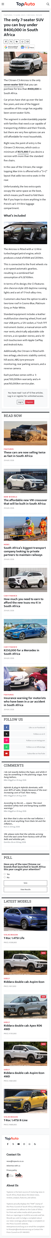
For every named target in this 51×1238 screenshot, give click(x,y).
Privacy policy (12, 1170)
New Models (10, 496)
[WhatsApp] (29, 1144)
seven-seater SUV (14, 84)
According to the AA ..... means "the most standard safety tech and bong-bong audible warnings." (25, 805)
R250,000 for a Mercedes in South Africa (21, 652)
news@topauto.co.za (15, 1161)
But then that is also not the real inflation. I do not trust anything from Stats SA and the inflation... (24, 821)
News (7, 544)
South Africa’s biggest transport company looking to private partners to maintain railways (25, 551)
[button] (48, 4)
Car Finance (10, 595)
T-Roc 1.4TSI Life (14, 938)
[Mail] (28, 42)
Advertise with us (13, 1165)
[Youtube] (18, 1144)
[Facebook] (7, 1144)
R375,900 (23, 152)
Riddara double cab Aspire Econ (24, 982)
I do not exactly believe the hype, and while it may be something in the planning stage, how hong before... (25, 774)
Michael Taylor (34, 15)
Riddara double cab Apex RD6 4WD (23, 1027)
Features (8, 15)
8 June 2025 (20, 15)
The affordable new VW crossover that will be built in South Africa (25, 502)
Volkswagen (11, 934)
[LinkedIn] (16, 42)
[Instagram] (24, 1144)
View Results (26, 889)
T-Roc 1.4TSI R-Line (15, 1120)
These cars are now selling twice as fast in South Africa (24, 454)
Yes (8, 874)
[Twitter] (11, 42)
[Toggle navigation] (3, 4)
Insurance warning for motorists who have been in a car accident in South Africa (25, 702)
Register (29, 402)
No (8, 877)
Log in (20, 402)
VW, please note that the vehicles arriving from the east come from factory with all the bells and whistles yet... (25, 836)
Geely (7, 978)
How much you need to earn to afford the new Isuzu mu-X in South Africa (23, 603)
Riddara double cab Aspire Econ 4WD (24, 1075)
